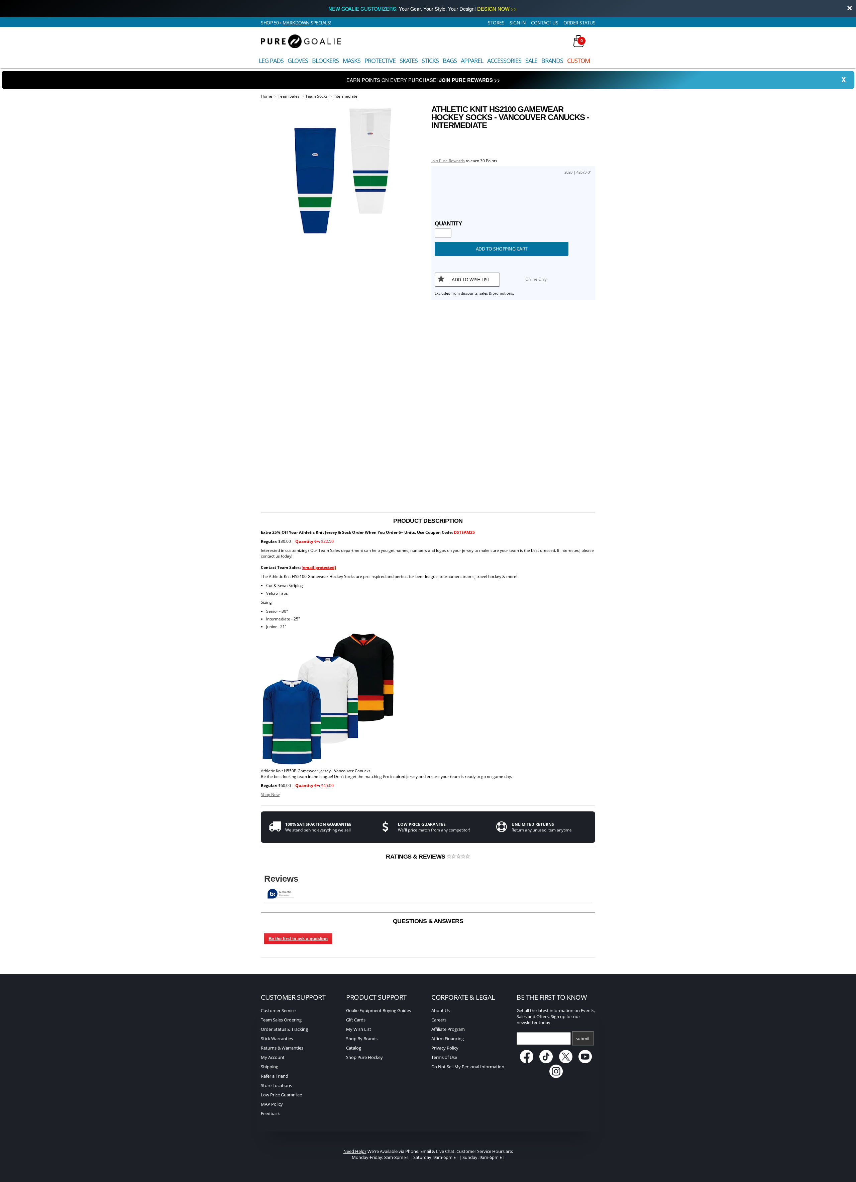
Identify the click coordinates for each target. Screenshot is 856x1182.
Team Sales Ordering (281, 1020)
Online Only (536, 279)
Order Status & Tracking (284, 1029)
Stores (496, 22)
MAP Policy (272, 1104)
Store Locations (276, 1085)
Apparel (472, 61)
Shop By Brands (362, 1039)
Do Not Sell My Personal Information (467, 1067)
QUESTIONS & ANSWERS (428, 921)
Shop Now (270, 794)
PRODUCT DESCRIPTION (428, 520)
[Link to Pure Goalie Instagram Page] (556, 1076)
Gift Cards (355, 1020)
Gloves (298, 61)
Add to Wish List (471, 279)
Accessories (504, 61)
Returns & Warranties (282, 1048)
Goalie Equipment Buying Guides (378, 1010)
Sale (531, 61)
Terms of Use (444, 1057)
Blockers (325, 61)
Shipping (269, 1067)
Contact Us (544, 22)
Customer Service (278, 1010)
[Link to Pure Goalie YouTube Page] (585, 1062)
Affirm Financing (447, 1039)
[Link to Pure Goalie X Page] (566, 1062)
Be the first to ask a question (298, 938)
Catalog (353, 1048)
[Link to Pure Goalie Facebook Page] (527, 1062)
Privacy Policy (444, 1048)
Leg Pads (271, 61)
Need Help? (354, 1151)
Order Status (579, 22)
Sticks (430, 61)
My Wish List (358, 1029)
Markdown (296, 22)
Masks (351, 61)
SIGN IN (518, 22)
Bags (450, 61)
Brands (552, 61)
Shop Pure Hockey (364, 1057)
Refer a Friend (274, 1076)
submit (583, 1039)
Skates (409, 61)
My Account (273, 1057)
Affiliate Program (448, 1029)
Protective (380, 61)
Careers (438, 1020)
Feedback (270, 1113)
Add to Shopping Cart (502, 248)
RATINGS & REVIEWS (416, 856)
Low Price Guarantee (281, 1095)
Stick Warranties (277, 1039)
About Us (440, 1010)
